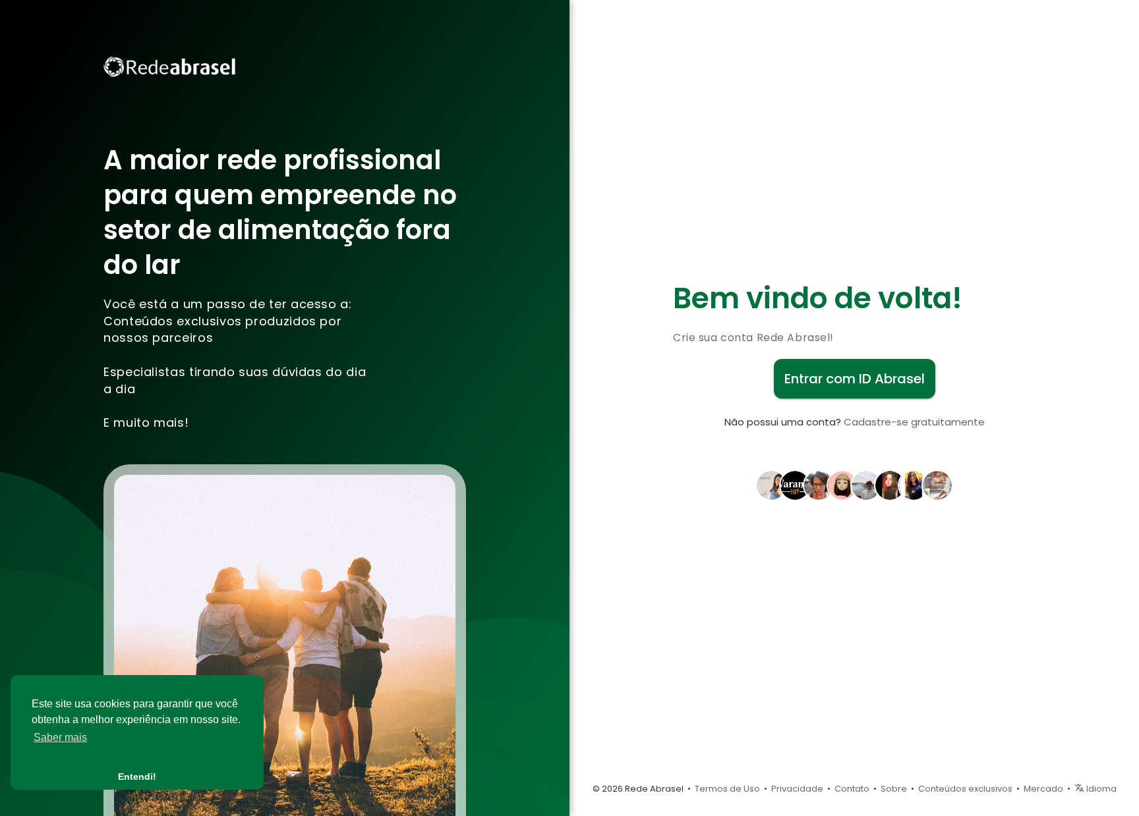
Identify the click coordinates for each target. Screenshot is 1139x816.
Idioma (1100, 788)
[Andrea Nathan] (818, 484)
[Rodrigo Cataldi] (794, 484)
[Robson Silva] (937, 484)
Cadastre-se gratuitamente (914, 422)
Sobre (894, 788)
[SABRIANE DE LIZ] (913, 484)
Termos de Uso (727, 788)
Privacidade (797, 788)
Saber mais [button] (60, 737)
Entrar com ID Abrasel (854, 378)
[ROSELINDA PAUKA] (866, 484)
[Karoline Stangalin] (889, 484)
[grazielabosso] (842, 484)
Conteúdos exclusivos (965, 788)
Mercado (1043, 788)
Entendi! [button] (137, 776)
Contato (851, 788)
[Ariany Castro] (771, 484)
